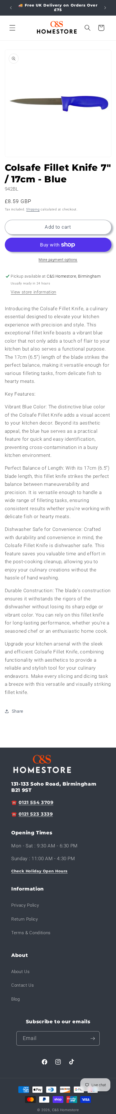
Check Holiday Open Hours (39, 871)
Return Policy (24, 919)
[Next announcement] (105, 7)
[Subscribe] (92, 1038)
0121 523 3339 (36, 814)
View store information (33, 292)
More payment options (58, 260)
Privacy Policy (25, 905)
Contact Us (22, 985)
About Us (20, 971)
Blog (15, 999)
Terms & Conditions (31, 932)
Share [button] (17, 711)
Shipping (32, 209)
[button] (12, 28)
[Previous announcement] (11, 7)
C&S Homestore (65, 1110)
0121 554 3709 (36, 802)
